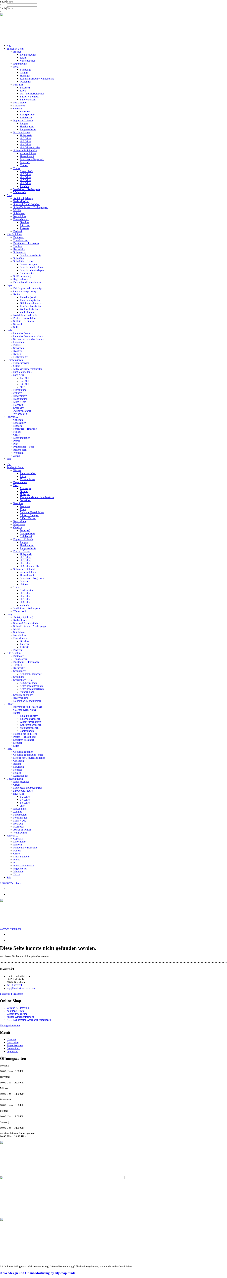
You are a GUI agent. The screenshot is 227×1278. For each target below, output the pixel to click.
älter (22, 386)
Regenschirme (20, 279)
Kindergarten (20, 395)
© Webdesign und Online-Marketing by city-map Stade (37, 1273)
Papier (10, 285)
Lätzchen (25, 225)
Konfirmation (20, 398)
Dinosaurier (19, 422)
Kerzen (17, 354)
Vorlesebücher (27, 60)
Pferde (16, 440)
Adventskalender (22, 410)
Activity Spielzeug (23, 198)
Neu (9, 45)
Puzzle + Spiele (21, 132)
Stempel (17, 324)
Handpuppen (27, 126)
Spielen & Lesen (15, 48)
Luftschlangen (20, 357)
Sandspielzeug (27, 114)
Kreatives (18, 84)
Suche (3, 1)
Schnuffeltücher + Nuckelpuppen (30, 207)
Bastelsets (25, 87)
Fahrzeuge (25, 69)
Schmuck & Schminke (25, 150)
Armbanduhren (28, 153)
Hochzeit (18, 404)
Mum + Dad (19, 401)
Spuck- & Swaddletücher (26, 204)
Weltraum (18, 452)
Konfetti (17, 351)
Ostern (16, 366)
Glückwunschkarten (30, 303)
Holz (15, 66)
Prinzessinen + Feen (23, 446)
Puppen (24, 123)
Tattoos (24, 165)
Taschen (17, 246)
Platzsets (24, 228)
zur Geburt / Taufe (23, 372)
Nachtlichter (19, 216)
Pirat (15, 443)
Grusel (16, 434)
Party (9, 330)
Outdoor (17, 108)
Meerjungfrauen (21, 437)
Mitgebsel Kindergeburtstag (27, 369)
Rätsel (23, 57)
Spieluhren (19, 213)
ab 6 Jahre (25, 183)
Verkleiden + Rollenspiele (26, 189)
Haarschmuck (27, 156)
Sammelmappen (28, 264)
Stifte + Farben (28, 99)
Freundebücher (28, 54)
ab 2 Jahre (25, 138)
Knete (23, 90)
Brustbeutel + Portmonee (26, 243)
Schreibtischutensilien (31, 267)
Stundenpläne (27, 273)
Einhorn (17, 425)
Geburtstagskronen (23, 333)
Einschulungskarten (30, 300)
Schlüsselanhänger (23, 276)
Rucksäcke (19, 249)
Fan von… (12, 416)
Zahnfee (17, 392)
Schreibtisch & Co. (23, 261)
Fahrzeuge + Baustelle (25, 428)
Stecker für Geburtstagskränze (29, 339)
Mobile (17, 210)
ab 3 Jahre (25, 141)
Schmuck (25, 162)
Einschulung (19, 389)
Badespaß (25, 111)
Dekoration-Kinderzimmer (27, 282)
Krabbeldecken (21, 201)
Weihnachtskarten (29, 309)
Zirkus (16, 455)
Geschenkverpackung (24, 291)
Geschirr (24, 222)
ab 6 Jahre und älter (30, 147)
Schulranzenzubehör (30, 255)
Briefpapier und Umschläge (27, 288)
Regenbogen (20, 449)
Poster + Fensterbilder (24, 318)
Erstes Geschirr (21, 219)
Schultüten (18, 258)
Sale (9, 458)
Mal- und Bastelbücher (32, 93)
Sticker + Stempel (29, 96)
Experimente (20, 63)
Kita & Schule (14, 234)
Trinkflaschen (20, 240)
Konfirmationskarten (31, 306)
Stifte (16, 327)
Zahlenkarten (27, 312)
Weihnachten (20, 413)
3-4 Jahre (25, 380)
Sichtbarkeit (26, 117)
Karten (16, 294)
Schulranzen (19, 252)
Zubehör (24, 186)
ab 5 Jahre (25, 180)
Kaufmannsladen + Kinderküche (37, 78)
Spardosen (18, 407)
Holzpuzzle (26, 135)
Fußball (17, 431)
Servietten (18, 348)
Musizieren (19, 105)
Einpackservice (21, 363)
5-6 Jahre (25, 383)
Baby (9, 195)
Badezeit (17, 231)
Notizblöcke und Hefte (25, 315)
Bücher (17, 51)
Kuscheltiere (19, 102)
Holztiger (25, 75)
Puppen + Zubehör (23, 120)
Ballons (17, 345)
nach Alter (18, 375)
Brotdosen (18, 237)
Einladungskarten (29, 297)
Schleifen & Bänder (23, 321)
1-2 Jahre (25, 377)
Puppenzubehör (28, 129)
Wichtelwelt (19, 192)
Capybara (18, 419)
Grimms (24, 72)
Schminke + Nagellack (32, 159)
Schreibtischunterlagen (32, 270)
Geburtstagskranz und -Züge (28, 336)
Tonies (16, 168)
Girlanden (18, 342)
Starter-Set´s (26, 171)
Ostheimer (25, 81)
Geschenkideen (15, 360)
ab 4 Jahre (25, 144)
